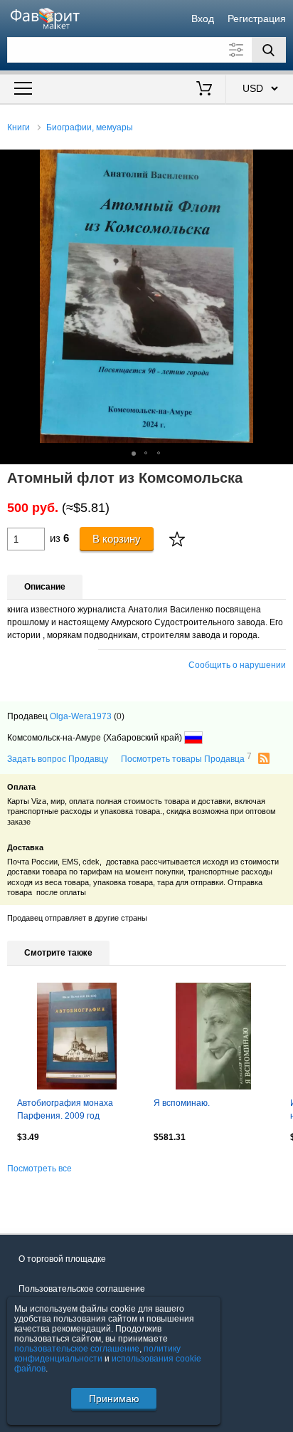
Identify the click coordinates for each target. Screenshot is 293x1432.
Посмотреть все (39, 1169)
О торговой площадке (62, 1259)
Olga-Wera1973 (81, 716)
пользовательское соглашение (76, 1349)
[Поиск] (269, 50)
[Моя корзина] (203, 90)
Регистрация (257, 18)
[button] (280, 162)
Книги (18, 127)
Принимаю (114, 1398)
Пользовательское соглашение (81, 1289)
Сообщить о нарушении (237, 665)
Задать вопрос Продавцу (57, 759)
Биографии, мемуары (89, 127)
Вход (202, 18)
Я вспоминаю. (182, 1103)
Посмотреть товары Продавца (186, 758)
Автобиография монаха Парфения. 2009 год (65, 1109)
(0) (119, 716)
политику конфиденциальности (97, 1354)
